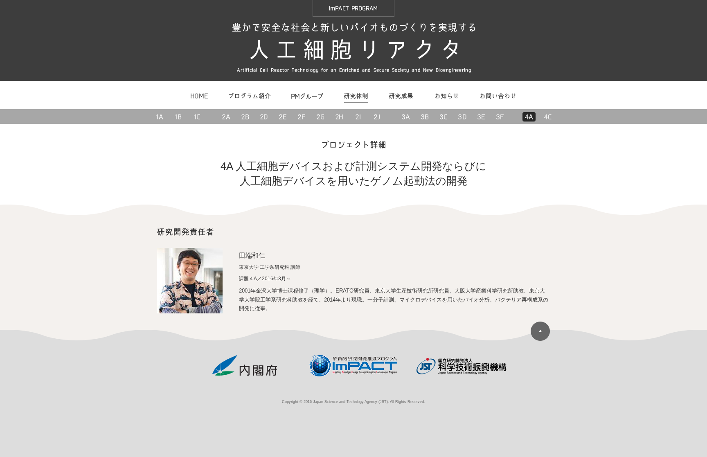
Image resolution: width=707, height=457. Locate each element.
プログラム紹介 (249, 95)
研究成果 (401, 95)
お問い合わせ (498, 95)
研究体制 (355, 95)
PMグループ (307, 95)
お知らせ (446, 95)
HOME (199, 95)
